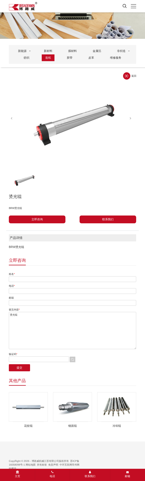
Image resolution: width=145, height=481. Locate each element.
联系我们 (90, 476)
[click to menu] (133, 6)
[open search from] (124, 5)
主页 (17, 476)
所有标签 (42, 464)
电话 (52, 476)
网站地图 (31, 464)
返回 (133, 75)
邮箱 (127, 476)
